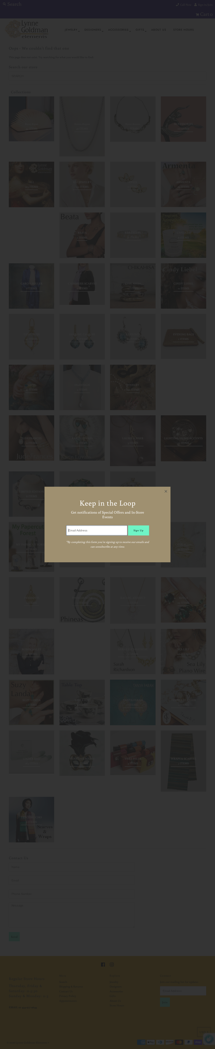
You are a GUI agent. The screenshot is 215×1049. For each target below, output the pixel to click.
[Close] (165, 491)
